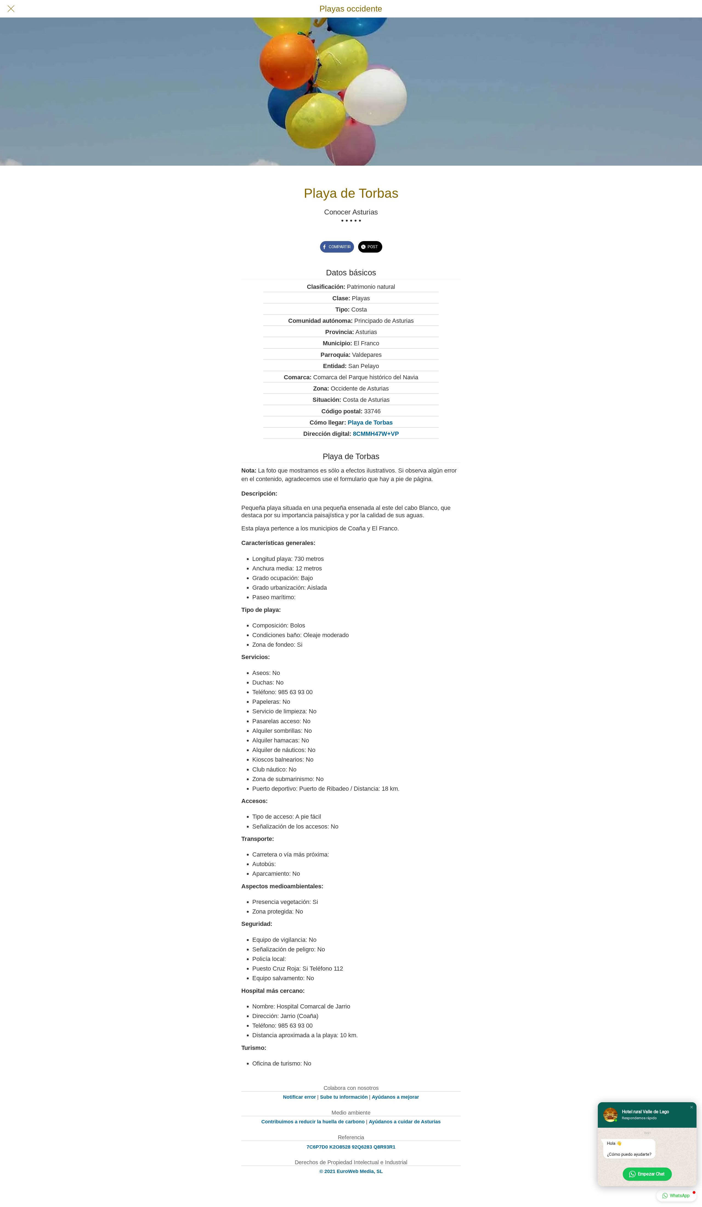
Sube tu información (344, 1097)
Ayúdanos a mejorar (395, 1097)
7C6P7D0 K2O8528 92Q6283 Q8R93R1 (351, 1147)
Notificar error (299, 1097)
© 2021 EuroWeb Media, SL (351, 1171)
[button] (691, 1107)
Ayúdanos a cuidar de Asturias (405, 1121)
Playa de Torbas (370, 422)
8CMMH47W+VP (376, 433)
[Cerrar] (11, 8)
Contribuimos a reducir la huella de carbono (313, 1121)
